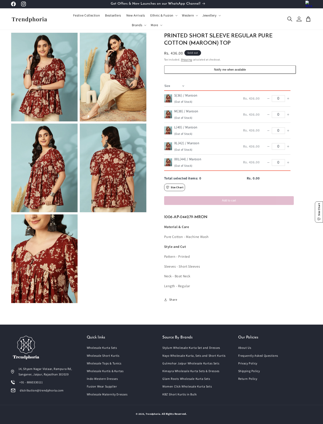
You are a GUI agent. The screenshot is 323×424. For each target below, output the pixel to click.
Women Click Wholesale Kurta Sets (187, 386)
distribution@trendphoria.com (42, 390)
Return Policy (247, 379)
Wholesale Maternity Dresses (107, 394)
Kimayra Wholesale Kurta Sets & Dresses (191, 371)
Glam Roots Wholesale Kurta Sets (186, 379)
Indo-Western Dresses (102, 379)
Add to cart (229, 200)
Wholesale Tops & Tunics (104, 363)
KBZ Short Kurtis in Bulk (179, 394)
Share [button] (173, 300)
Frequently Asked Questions (258, 356)
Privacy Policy (247, 363)
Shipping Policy (249, 371)
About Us (244, 348)
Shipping (186, 59)
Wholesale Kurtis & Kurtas (105, 371)
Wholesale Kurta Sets (102, 348)
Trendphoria (153, 413)
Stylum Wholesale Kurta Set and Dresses (191, 348)
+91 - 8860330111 (31, 382)
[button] (163, 15)
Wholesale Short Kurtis (103, 356)
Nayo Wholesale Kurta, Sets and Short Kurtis (194, 356)
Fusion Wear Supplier (102, 386)
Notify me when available (230, 69)
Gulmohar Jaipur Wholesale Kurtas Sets (190, 363)
